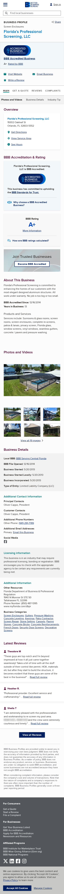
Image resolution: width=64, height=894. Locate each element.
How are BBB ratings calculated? (30, 240)
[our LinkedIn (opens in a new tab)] (11, 863)
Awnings (29, 618)
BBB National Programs (15, 854)
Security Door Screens (32, 627)
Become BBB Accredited (32, 264)
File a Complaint (12, 815)
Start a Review (11, 812)
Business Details (35, 99)
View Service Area (21, 138)
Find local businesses (21, 13)
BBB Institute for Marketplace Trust (22, 848)
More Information (32, 230)
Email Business (45, 74)
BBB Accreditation (13, 830)
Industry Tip (54, 99)
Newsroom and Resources (17, 836)
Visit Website (15, 74)
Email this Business (23, 532)
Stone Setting (27, 621)
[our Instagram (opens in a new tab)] (24, 863)
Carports (40, 621)
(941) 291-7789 (26, 523)
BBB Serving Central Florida (31, 458)
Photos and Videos (11, 99)
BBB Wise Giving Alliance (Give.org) (22, 851)
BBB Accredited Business (19, 58)
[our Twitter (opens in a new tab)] (5, 863)
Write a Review (16, 80)
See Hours (16, 144)
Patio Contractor (44, 618)
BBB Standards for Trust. (25, 192)
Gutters (29, 615)
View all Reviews (32, 735)
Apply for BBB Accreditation (18, 833)
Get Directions (19, 132)
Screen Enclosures (14, 615)
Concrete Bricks (21, 624)
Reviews (37, 90)
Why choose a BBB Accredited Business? (30, 203)
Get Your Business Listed (16, 827)
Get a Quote (20, 90)
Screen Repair (11, 621)
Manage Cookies (43, 888)
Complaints (53, 90)
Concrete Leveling (14, 618)
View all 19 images (31, 440)
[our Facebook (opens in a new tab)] (18, 863)
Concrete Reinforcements (45, 624)
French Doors (11, 627)
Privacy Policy (10, 880)
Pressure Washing (43, 615)
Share (58, 22)
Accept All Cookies (17, 888)
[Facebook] (5, 542)
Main (6, 90)
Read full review (38, 677)
